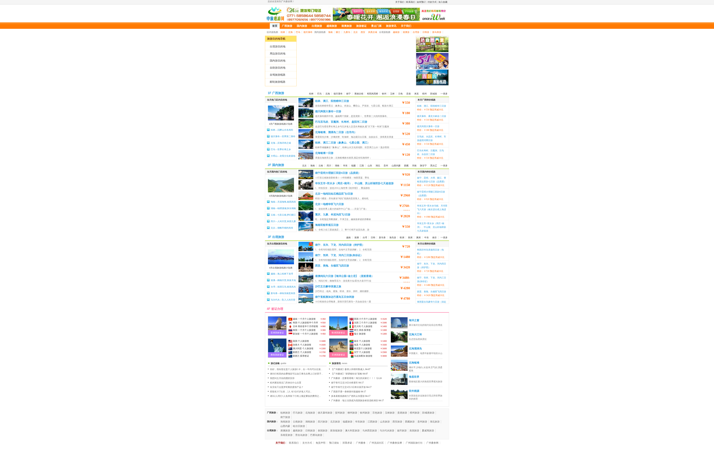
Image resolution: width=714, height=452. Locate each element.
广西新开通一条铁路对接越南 (345, 391)
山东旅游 (385, 421)
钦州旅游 (365, 412)
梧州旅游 (414, 412)
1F (269, 93)
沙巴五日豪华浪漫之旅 (328, 286)
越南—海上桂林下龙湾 (282, 273)
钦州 (384, 93)
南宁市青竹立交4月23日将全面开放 (348, 387)
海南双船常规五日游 (327, 225)
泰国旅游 (322, 430)
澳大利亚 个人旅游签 (302, 348)
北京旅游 (335, 421)
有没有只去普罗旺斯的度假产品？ (286, 387)
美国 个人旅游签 (300, 341)
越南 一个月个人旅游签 (304, 319)
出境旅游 (278, 236)
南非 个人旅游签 (361, 341)
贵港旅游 (402, 412)
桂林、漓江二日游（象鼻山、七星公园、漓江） (342, 142)
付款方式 (432, 2)
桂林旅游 (285, 412)
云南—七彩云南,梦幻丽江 (283, 215)
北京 (355, 32)
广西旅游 (278, 93)
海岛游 (392, 237)
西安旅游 (397, 421)
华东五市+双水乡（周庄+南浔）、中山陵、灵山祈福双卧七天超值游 (354, 183)
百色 (400, 93)
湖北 (378, 165)
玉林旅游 (390, 412)
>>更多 (444, 93)
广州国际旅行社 (414, 442)
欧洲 (402, 237)
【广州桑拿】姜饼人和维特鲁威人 (348, 369)
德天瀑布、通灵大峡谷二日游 (431, 116)
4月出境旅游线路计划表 (280, 268)
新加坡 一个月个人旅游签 (305, 333)
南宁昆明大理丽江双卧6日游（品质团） (338, 173)
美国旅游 (414, 430)
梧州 (424, 93)
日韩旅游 (310, 430)
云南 (321, 165)
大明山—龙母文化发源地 (283, 156)
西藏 (406, 165)
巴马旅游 (298, 412)
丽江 (338, 32)
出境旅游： (272, 430)
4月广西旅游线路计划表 (280, 124)
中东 (426, 237)
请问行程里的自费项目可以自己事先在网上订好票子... (296, 373)
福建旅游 (347, 421)
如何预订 (421, 2)
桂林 (283, 32)
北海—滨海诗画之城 (281, 143)
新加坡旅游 (336, 430)
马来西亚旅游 (369, 430)
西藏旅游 (410, 421)
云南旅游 (298, 421)
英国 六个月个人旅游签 (365, 319)
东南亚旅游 (286, 435)
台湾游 (416, 32)
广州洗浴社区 (376, 442)
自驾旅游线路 (277, 74)
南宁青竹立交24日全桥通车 (344, 382)
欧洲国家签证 (338, 332)
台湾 (365, 237)
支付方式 (307, 442)
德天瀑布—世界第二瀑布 (283, 136)
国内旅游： (272, 421)
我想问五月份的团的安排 (282, 378)
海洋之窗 (414, 320)
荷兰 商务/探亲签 (362, 330)
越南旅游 (298, 430)
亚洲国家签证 (277, 332)
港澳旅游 (285, 430)
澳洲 (418, 237)
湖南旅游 (310, 421)
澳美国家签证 (277, 354)
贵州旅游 (422, 421)
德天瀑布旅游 (325, 412)
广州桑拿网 (432, 442)
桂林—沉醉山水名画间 (282, 130)
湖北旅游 (435, 421)
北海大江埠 (415, 334)
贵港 (408, 93)
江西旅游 (372, 421)
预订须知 (334, 442)
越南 (348, 237)
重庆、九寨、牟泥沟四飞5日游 (332, 214)
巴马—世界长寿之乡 (281, 149)
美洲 (410, 237)
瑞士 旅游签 (359, 333)
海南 (330, 32)
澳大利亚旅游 (352, 430)
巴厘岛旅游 (316, 435)
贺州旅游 (340, 412)
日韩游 (425, 32)
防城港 (433, 93)
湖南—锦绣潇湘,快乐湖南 (283, 208)
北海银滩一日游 (324, 153)
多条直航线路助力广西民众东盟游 (348, 396)
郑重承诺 (347, 442)
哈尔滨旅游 (299, 426)
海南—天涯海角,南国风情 (283, 202)
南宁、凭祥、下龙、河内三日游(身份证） (339, 255)
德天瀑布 (307, 32)
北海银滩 (414, 362)
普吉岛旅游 (301, 435)
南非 (434, 237)
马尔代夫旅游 (387, 430)
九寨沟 (346, 32)
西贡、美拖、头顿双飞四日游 (332, 265)
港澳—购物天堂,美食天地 (283, 280)
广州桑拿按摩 (394, 442)
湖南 (337, 165)
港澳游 (406, 32)
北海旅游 (310, 412)
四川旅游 (322, 421)
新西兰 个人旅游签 (301, 352)
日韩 (373, 237)
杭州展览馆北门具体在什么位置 (285, 382)
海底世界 (414, 376)
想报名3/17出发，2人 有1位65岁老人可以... (291, 391)
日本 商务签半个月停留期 (305, 326)
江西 (361, 165)
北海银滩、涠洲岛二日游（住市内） (336, 132)
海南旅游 (285, 421)
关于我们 (399, 2)
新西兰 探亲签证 (300, 356)
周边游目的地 (277, 53)
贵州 (386, 165)
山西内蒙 (396, 165)
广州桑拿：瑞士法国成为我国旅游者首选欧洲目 (354, 400)
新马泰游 (436, 32)
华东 (345, 165)
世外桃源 (414, 391)
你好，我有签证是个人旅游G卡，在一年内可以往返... (296, 369)
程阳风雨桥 (372, 93)
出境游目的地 (277, 46)
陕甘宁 (423, 165)
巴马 (298, 32)
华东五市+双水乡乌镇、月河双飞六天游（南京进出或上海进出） (432, 209)
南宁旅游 (285, 417)
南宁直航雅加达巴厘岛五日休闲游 (334, 297)
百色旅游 (377, 412)
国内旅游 (278, 165)
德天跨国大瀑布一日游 (328, 111)
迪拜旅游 (402, 430)
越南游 (396, 32)
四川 (329, 165)
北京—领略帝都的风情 (282, 228)
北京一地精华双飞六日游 (329, 204)
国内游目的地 (277, 60)
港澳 (356, 237)
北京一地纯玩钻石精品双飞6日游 (334, 193)
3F (269, 236)
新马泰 (382, 237)
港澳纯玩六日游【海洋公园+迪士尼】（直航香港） (344, 276)
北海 (290, 32)
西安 (363, 32)
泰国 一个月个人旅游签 (304, 330)
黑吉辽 (433, 165)
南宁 (348, 93)
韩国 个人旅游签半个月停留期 (303, 323)
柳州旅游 (352, 412)
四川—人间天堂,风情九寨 (283, 221)
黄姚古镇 (358, 93)
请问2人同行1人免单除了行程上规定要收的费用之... (295, 396)
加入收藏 (442, 2)
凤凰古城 (372, 32)
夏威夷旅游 (428, 430)
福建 (353, 165)
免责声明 (320, 442)
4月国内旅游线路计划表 (280, 196)
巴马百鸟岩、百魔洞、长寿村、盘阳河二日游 (341, 121)
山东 (370, 165)
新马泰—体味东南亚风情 (283, 293)
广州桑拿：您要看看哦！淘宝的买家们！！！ (353, 378)
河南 (414, 165)
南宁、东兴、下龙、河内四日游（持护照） (340, 244)
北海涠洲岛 (415, 348)
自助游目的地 (277, 67)
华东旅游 (360, 421)
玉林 (392, 93)
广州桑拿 (361, 442)
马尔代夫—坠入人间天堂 (283, 299)
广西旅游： (272, 412)
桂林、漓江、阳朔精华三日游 (332, 101)
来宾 (416, 93)
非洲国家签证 (338, 354)
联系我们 (410, 2)
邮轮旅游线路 (277, 81)
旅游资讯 (336, 363)
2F (269, 165)
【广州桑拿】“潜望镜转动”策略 (346, 373)
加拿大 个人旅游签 (301, 344)
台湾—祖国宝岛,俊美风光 (283, 286)
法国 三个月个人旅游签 (365, 322)
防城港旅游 (428, 412)
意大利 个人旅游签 (362, 326)
